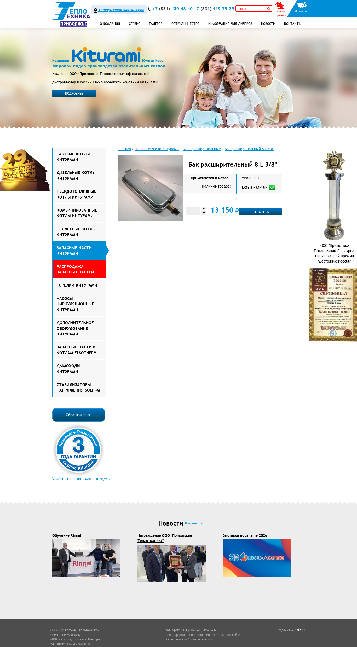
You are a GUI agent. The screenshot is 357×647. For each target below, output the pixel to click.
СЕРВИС (134, 24)
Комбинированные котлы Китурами (77, 213)
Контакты (292, 24)
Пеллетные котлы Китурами (76, 231)
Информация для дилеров (230, 24)
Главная (124, 149)
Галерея (156, 24)
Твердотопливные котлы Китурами (76, 194)
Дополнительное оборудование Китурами (75, 328)
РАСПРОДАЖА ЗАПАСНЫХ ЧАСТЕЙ (75, 269)
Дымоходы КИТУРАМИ (68, 368)
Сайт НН (301, 630)
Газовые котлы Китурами (73, 156)
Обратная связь (78, 414)
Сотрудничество (185, 24)
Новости (268, 24)
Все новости (194, 523)
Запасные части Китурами (74, 250)
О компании (110, 24)
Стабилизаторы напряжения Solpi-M (78, 387)
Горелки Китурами (77, 285)
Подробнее (74, 93)
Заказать (261, 212)
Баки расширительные (202, 149)
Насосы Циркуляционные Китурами (75, 304)
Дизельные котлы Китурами (76, 175)
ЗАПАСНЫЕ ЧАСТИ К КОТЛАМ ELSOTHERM (76, 350)
